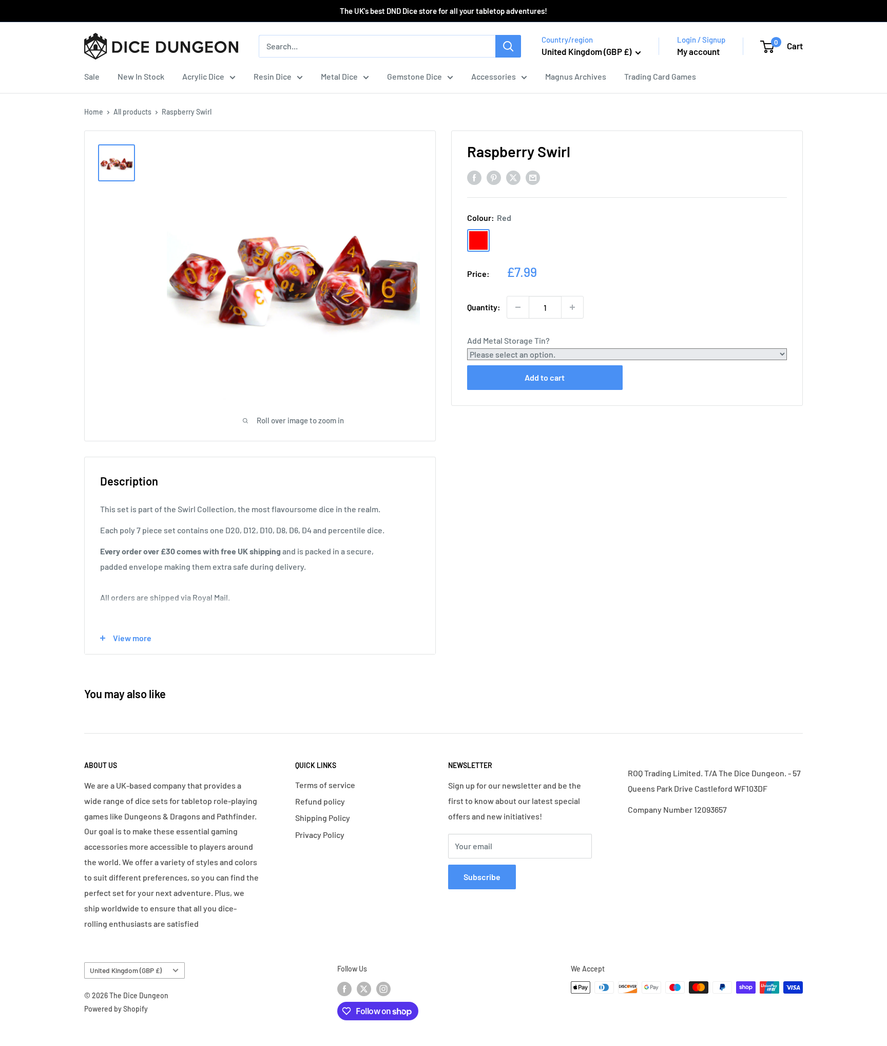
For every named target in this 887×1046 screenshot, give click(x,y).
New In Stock (141, 76)
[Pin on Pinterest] (494, 177)
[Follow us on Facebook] (344, 988)
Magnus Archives (575, 76)
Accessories (493, 76)
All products (132, 111)
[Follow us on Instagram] (383, 988)
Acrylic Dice (203, 76)
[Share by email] (533, 177)
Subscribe (482, 877)
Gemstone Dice (414, 76)
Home (93, 111)
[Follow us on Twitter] (364, 988)
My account (698, 51)
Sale (92, 76)
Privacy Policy (319, 834)
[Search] (508, 46)
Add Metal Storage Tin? (508, 340)
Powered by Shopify (116, 1008)
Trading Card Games (660, 76)
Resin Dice (273, 76)
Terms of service (325, 785)
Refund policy (320, 801)
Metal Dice (339, 76)
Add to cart (545, 377)
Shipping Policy (322, 818)
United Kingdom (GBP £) (126, 970)
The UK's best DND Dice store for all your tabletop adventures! (443, 10)
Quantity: (483, 307)
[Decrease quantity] (518, 307)
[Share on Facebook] (474, 177)
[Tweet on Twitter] (513, 177)
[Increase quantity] (572, 307)
